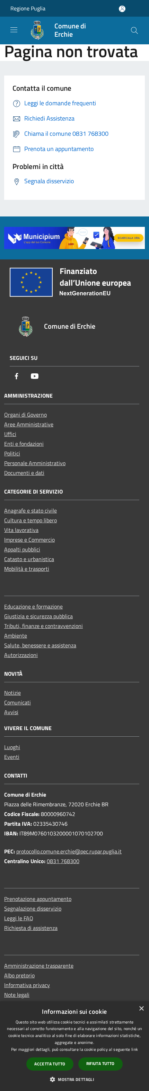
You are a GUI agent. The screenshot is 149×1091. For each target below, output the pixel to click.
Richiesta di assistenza (31, 928)
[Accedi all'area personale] (122, 9)
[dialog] (74, 1046)
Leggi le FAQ (18, 918)
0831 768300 (63, 861)
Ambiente (15, 635)
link (134, 1049)
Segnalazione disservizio (32, 908)
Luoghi (12, 747)
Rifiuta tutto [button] (100, 1063)
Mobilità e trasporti (26, 569)
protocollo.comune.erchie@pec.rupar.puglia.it (69, 851)
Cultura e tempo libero (30, 520)
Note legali (16, 995)
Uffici (10, 434)
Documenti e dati (24, 473)
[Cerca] (134, 30)
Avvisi (11, 712)
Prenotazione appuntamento (37, 899)
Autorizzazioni (21, 655)
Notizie (12, 693)
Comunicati (17, 702)
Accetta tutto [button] (49, 1064)
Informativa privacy (27, 985)
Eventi (11, 757)
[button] (74, 1079)
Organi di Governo (25, 414)
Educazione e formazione (33, 606)
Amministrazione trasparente (38, 965)
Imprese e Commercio (29, 539)
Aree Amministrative (28, 424)
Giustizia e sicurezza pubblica (38, 616)
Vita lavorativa (21, 530)
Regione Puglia (27, 8)
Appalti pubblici (22, 549)
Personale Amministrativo (34, 463)
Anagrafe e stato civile (30, 510)
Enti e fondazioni (24, 444)
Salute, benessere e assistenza (40, 645)
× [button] (141, 1008)
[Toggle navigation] (14, 30)
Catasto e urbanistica (29, 559)
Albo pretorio (19, 975)
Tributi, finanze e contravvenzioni (43, 626)
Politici (12, 453)
